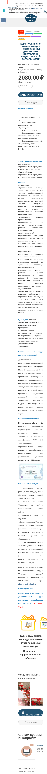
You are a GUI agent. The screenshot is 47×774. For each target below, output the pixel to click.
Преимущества (36, 35)
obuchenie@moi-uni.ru (27, 584)
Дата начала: (25, 82)
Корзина (26, 13)
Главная (11, 13)
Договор (21, 38)
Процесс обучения (24, 35)
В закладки (31, 102)
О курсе (21, 31)
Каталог (19, 13)
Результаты (37, 31)
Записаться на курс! (31, 94)
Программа (29, 31)
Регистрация (32, 17)
